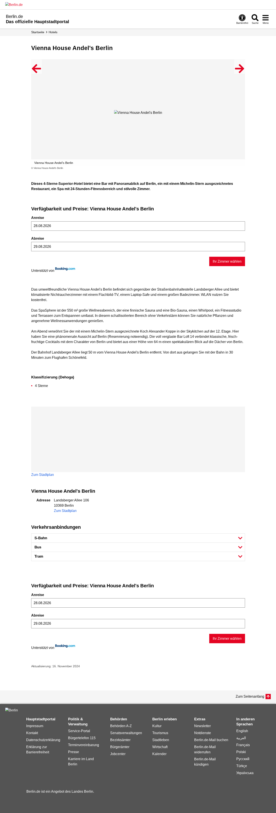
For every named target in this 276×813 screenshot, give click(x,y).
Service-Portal (79, 731)
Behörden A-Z (121, 726)
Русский (242, 759)
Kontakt (32, 733)
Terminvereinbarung (83, 745)
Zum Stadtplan (42, 475)
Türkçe (241, 766)
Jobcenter (117, 754)
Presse (73, 752)
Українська (245, 773)
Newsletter (202, 726)
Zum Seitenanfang (250, 696)
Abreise (37, 238)
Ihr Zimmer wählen (227, 261)
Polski (241, 752)
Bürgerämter (119, 747)
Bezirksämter (120, 740)
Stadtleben (160, 740)
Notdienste (202, 733)
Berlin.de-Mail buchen (211, 740)
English (242, 731)
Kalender (159, 754)
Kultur (156, 726)
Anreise (37, 218)
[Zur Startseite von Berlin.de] (11, 710)
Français (243, 745)
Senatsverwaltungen (126, 733)
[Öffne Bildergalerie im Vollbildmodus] (242, 168)
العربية (241, 738)
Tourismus (160, 733)
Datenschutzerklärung (43, 740)
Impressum (34, 726)
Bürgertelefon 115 (82, 738)
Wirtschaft (160, 747)
